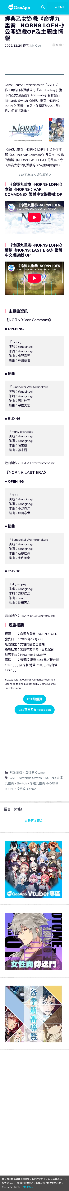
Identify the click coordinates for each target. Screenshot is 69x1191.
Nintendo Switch (30, 778)
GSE (13, 778)
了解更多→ (27, 1187)
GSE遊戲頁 (34, 699)
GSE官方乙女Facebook (34, 709)
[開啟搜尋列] (43, 7)
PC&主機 (16, 772)
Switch (22, 783)
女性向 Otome (35, 772)
